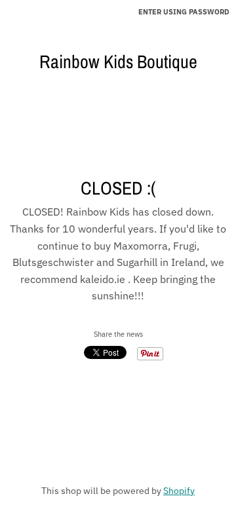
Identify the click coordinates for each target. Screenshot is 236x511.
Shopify (179, 491)
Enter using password (183, 11)
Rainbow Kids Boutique (118, 61)
